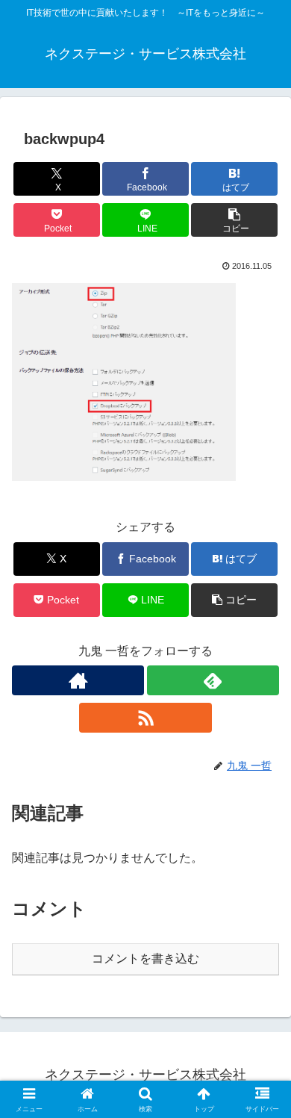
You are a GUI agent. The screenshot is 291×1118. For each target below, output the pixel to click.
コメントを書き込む (145, 958)
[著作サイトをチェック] (78, 680)
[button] (234, 220)
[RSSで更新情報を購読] (145, 718)
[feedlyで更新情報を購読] (213, 680)
